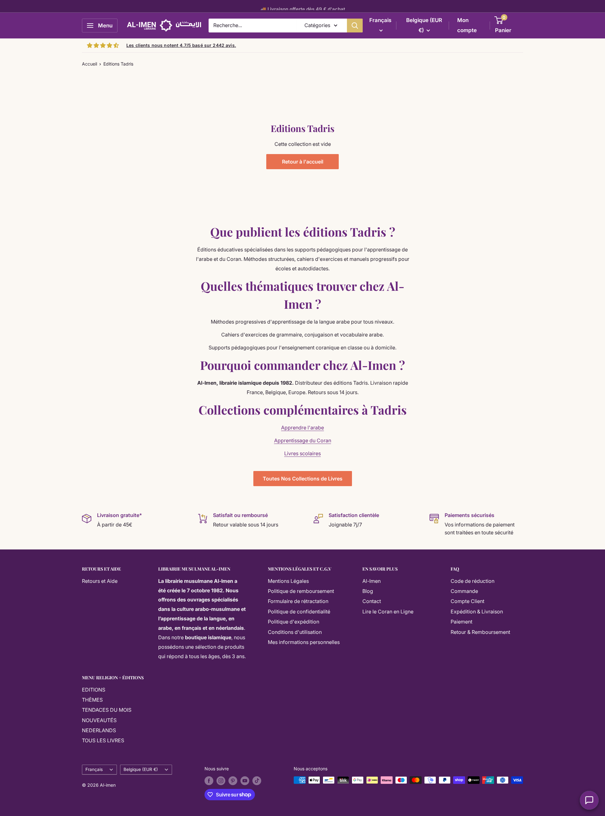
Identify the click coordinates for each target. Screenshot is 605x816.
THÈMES (92, 700)
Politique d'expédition (293, 621)
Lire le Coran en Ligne (387, 611)
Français (94, 769)
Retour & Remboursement (480, 632)
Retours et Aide (100, 581)
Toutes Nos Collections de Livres (303, 478)
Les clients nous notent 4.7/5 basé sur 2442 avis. (181, 45)
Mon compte (467, 25)
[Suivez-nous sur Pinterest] (232, 780)
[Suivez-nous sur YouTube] (244, 780)
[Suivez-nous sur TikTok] (256, 780)
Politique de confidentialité (299, 611)
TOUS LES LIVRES (103, 740)
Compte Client (467, 601)
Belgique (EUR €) (141, 769)
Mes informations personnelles (304, 642)
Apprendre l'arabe (302, 427)
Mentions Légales (288, 581)
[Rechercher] (355, 25)
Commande (464, 591)
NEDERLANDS (99, 730)
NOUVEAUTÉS (99, 720)
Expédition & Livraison (477, 611)
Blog (367, 591)
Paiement (461, 621)
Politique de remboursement (301, 591)
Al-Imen (371, 581)
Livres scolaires (302, 453)
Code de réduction (472, 581)
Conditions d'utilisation (295, 632)
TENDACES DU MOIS (106, 710)
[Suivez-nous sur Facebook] (209, 780)
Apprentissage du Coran (302, 440)
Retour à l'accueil (302, 161)
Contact (371, 601)
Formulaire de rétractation (298, 601)
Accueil (89, 63)
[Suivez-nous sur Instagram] (220, 780)
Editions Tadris (118, 63)
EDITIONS (93, 690)
